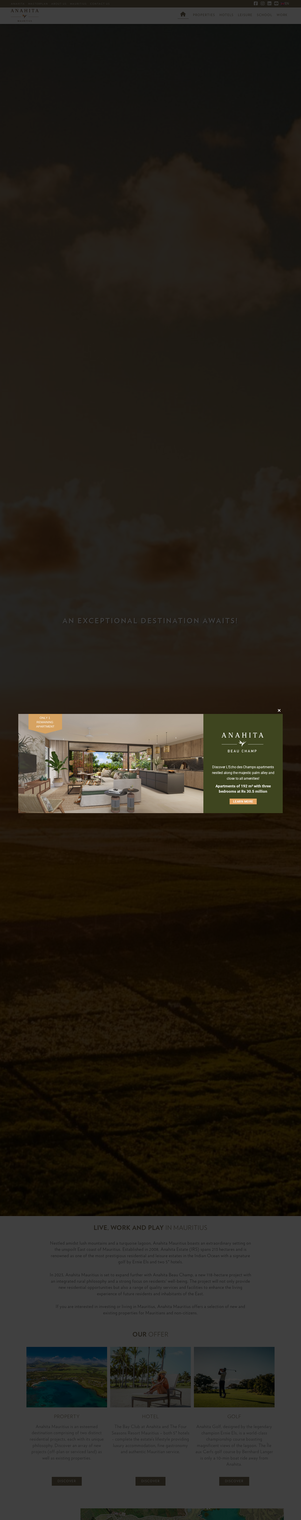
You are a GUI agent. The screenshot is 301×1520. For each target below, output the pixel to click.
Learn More (243, 801)
